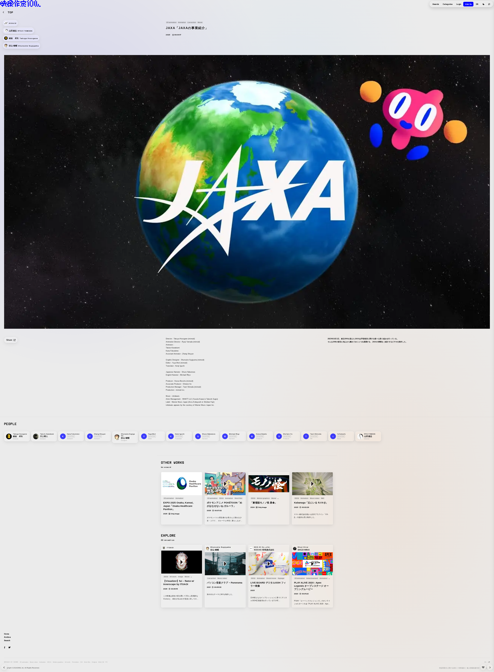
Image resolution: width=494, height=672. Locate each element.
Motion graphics (58, 662)
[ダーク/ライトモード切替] (483, 4)
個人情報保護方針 (473, 668)
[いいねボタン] (483, 667)
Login (458, 4)
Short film (87, 662)
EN (477, 4)
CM (81, 662)
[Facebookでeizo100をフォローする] (4, 648)
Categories (448, 4)
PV (106, 662)
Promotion (75, 662)
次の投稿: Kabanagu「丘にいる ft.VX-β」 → (4, 667)
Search (7, 640)
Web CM (101, 662)
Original (94, 662)
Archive (7, 637)
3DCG (49, 662)
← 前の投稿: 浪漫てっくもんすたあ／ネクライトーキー (490, 667)
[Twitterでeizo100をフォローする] (9, 648)
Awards (436, 4)
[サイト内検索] (489, 4)
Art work (67, 662)
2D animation (24, 662)
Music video (34, 662)
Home (6, 634)
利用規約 (461, 668)
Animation (42, 662)
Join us (468, 4)
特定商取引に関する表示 (448, 668)
